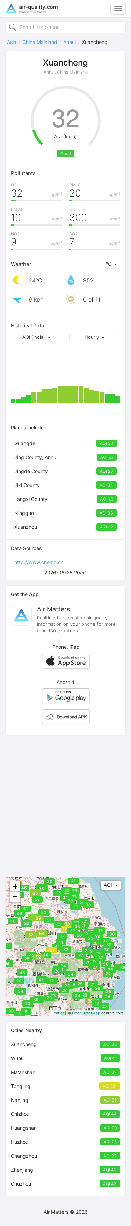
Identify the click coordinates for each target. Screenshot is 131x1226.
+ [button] (15, 886)
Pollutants (23, 173)
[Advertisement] (65, 806)
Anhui (69, 42)
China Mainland (39, 42)
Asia (11, 42)
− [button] (15, 896)
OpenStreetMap (86, 1013)
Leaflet (58, 1013)
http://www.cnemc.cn (39, 562)
